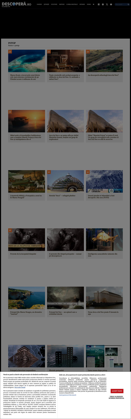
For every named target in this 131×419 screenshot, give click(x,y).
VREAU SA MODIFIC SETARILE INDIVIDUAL (116, 397)
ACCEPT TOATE (117, 391)
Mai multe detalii (19, 387)
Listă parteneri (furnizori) (67, 395)
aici (17, 404)
